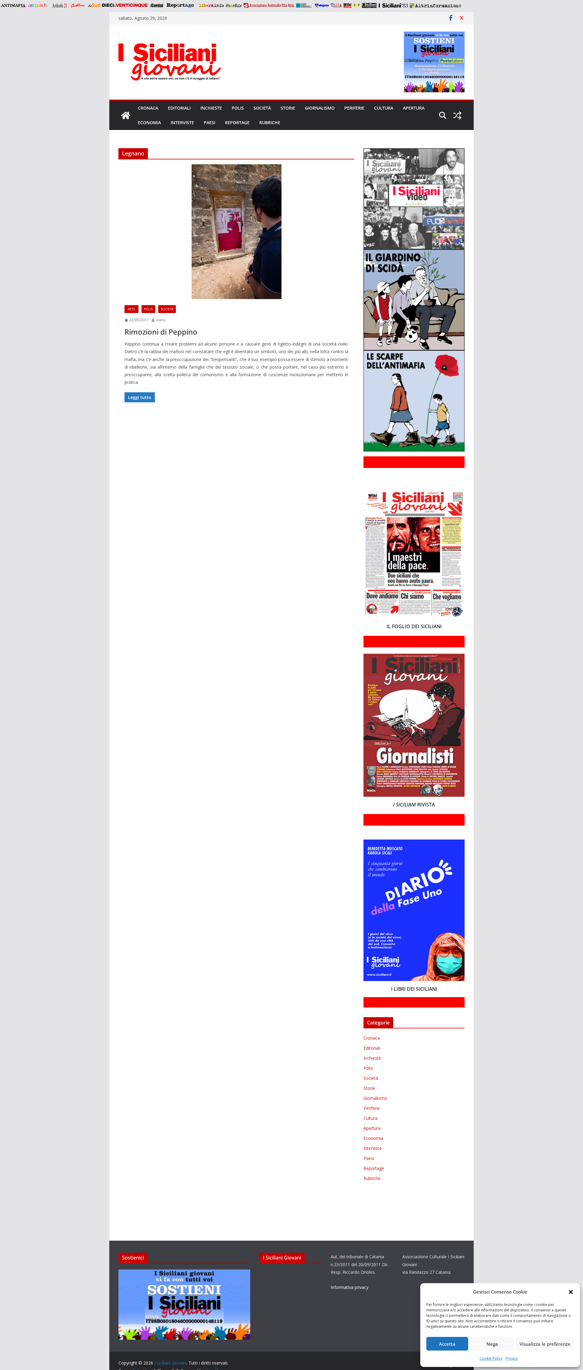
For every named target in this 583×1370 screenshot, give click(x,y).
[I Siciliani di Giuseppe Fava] (369, 5)
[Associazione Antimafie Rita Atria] (269, 5)
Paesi (209, 122)
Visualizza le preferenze (545, 1344)
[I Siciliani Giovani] (125, 115)
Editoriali (179, 108)
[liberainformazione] (211, 5)
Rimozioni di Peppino (160, 332)
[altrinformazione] (435, 5)
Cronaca (148, 108)
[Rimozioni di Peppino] (236, 231)
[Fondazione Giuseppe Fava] (356, 5)
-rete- (131, 309)
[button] (571, 1292)
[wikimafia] (347, 5)
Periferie (354, 108)
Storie (288, 108)
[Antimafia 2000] (13, 5)
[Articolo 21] (60, 5)
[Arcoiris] (38, 5)
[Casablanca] (78, 5)
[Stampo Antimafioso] (304, 5)
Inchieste (211, 108)
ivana (160, 319)
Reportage (237, 122)
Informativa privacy (349, 1287)
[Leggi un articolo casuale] (457, 115)
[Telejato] (322, 5)
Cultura (383, 108)
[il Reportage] (181, 5)
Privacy (512, 1358)
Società (262, 108)
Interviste (182, 122)
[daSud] (94, 5)
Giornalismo (320, 108)
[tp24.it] (336, 5)
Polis (238, 108)
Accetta (447, 1344)
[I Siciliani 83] (393, 5)
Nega (492, 1344)
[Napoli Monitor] (234, 5)
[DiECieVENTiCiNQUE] (125, 5)
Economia (149, 122)
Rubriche (269, 122)
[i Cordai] (156, 5)
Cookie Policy (491, 1358)
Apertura (413, 108)
